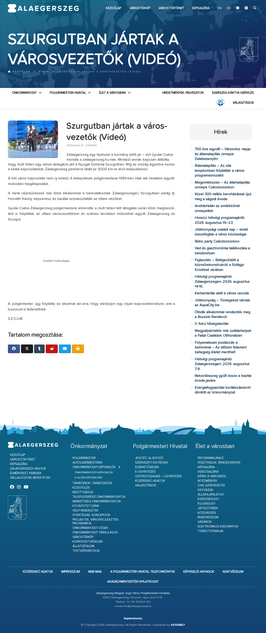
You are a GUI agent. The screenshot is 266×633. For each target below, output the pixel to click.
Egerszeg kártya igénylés (233, 92)
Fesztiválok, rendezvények (219, 462)
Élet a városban (112, 92)
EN (219, 8)
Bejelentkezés (133, 618)
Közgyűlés (81, 487)
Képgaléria (201, 8)
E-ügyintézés (145, 471)
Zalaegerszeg (43, 8)
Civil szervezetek (211, 485)
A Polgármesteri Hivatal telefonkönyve (142, 571)
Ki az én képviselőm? (88, 477)
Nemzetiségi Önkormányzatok (97, 501)
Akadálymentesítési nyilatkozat (133, 581)
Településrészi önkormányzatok (99, 496)
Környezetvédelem (88, 541)
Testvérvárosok (86, 550)
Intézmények (207, 480)
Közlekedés (207, 512)
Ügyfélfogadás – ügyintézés (158, 476)
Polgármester (84, 458)
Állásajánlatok (211, 494)
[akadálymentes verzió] (246, 8)
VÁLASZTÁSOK (243, 102)
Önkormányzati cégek (90, 528)
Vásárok (205, 521)
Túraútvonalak (211, 531)
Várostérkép (139, 8)
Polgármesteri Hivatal (68, 92)
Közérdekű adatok (150, 480)
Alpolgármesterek (88, 462)
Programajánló (211, 458)
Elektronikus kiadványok (218, 526)
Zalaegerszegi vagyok (28, 468)
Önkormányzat (24, 92)
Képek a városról (212, 476)
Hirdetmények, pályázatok (183, 92)
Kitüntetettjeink (86, 506)
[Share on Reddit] (52, 348)
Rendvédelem (208, 517)
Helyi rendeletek (86, 510)
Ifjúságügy (207, 503)
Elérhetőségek (147, 467)
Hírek (43, 72)
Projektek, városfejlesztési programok (95, 521)
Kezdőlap (113, 8)
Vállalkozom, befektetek (30, 477)
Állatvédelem (83, 546)
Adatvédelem (233, 571)
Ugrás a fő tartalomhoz (247, 2)
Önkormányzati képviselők (94, 467)
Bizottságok (83, 492)
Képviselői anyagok (198, 571)
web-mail (95, 571)
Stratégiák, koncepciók (92, 515)
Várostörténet (171, 8)
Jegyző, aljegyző (149, 458)
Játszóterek (208, 508)
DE (229, 8)
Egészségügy (208, 499)
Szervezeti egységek (151, 462)
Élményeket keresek (26, 473)
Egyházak (205, 490)
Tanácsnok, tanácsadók (92, 483)
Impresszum (70, 571)
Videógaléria (208, 471)
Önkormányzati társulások (95, 532)
